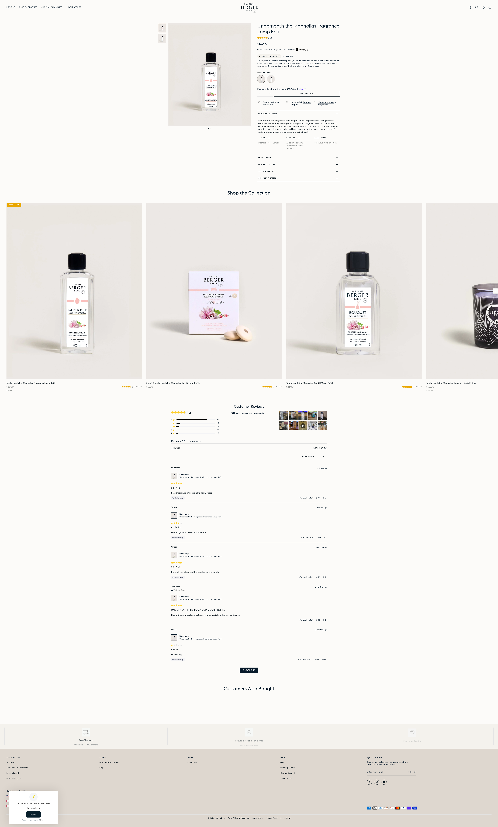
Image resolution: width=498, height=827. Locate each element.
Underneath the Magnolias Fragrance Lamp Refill (200, 477)
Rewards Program (13, 778)
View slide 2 (210, 128)
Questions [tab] (195, 441)
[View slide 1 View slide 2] (209, 74)
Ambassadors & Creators (17, 768)
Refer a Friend (12, 773)
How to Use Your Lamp (109, 762)
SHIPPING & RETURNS (268, 178)
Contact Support (287, 773)
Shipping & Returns (288, 768)
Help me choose (326, 102)
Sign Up (412, 772)
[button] (11, 7)
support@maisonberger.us (412, 744)
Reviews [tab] (178, 441)
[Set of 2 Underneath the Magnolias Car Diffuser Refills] (214, 291)
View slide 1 (208, 128)
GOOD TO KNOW (266, 164)
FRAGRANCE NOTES (267, 114)
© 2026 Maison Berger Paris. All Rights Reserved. (229, 818)
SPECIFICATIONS (266, 171)
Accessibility (285, 818)
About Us (10, 762)
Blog (101, 768)
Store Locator (286, 778)
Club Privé (288, 56)
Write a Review (320, 448)
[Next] (495, 291)
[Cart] (489, 7)
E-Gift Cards (192, 762)
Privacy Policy (272, 818)
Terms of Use (257, 818)
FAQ (282, 762)
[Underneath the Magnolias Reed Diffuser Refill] (354, 291)
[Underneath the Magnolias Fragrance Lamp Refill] (74, 291)
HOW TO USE (264, 158)
